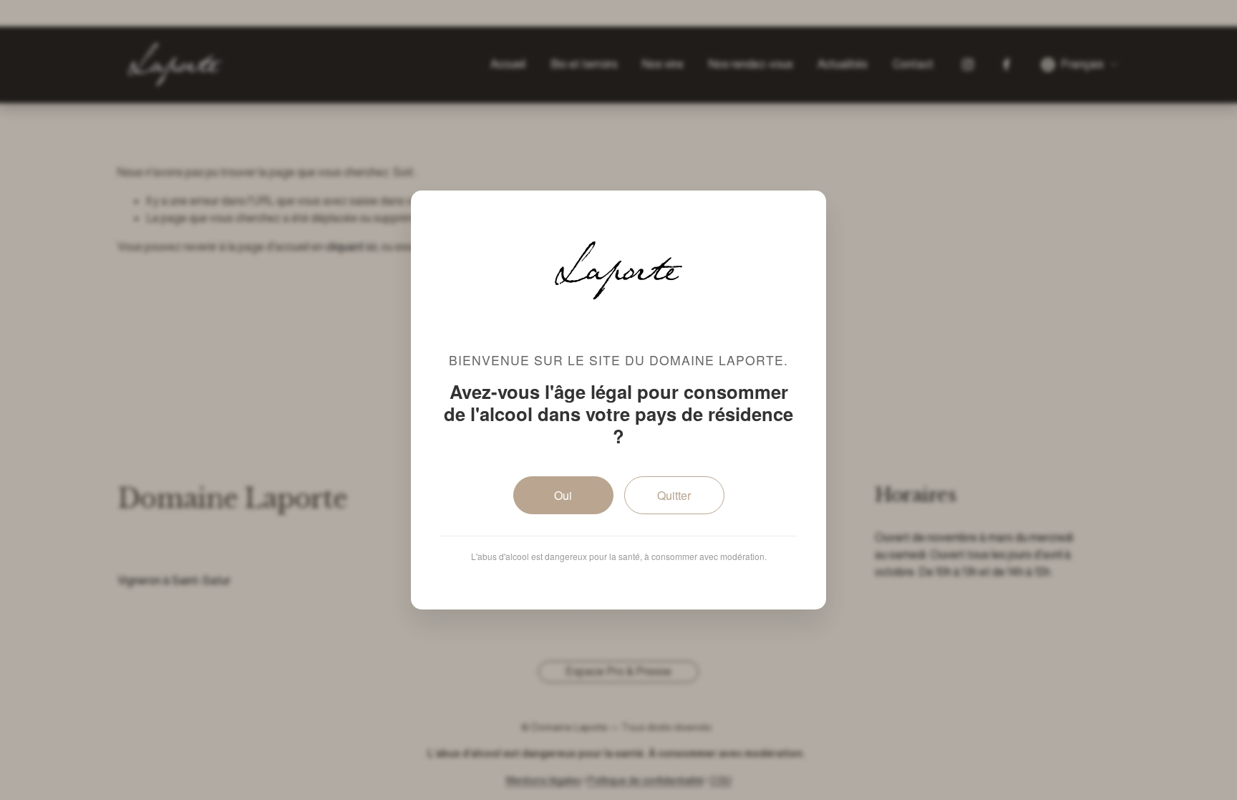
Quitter (674, 495)
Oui (563, 495)
